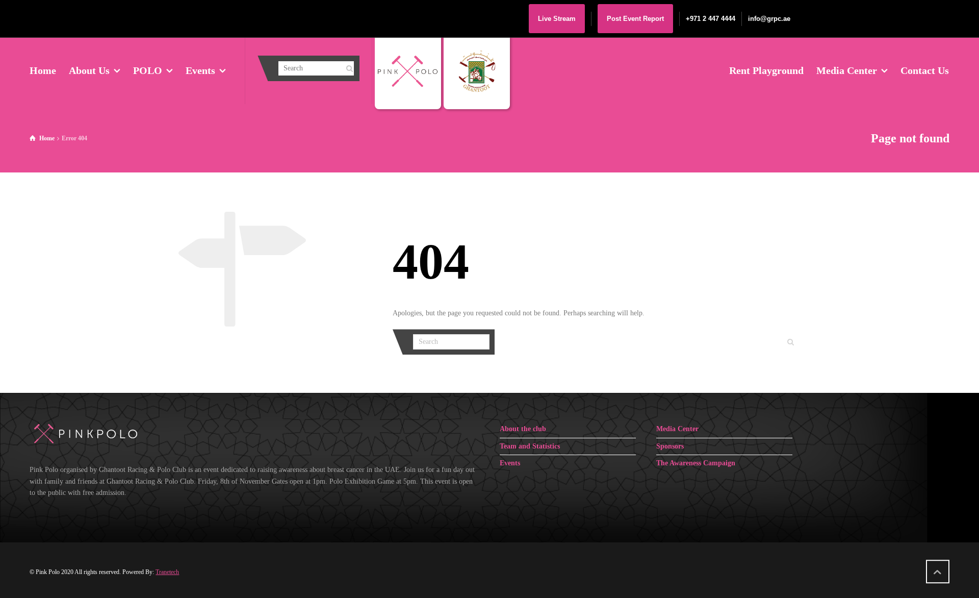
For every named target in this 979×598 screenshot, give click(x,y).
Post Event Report (635, 18)
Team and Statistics (530, 446)
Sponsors (670, 446)
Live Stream (557, 18)
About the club (523, 429)
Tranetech (167, 572)
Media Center (677, 429)
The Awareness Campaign (695, 463)
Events (510, 463)
